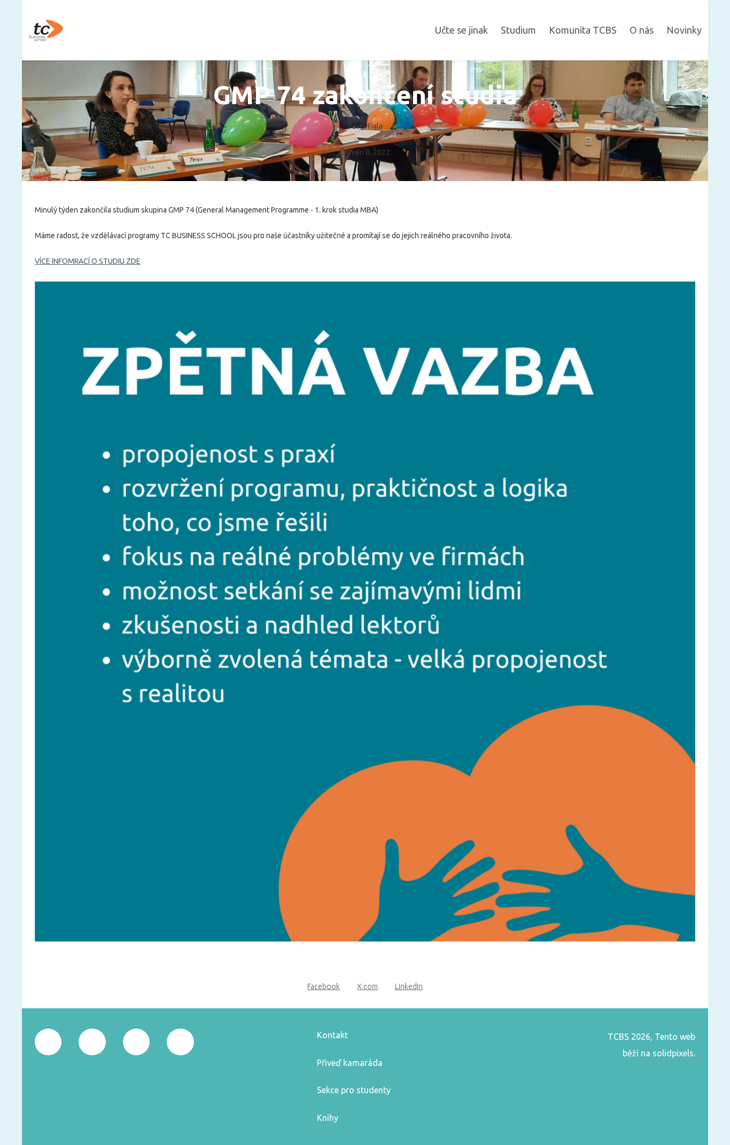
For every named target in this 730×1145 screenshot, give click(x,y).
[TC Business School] (46, 30)
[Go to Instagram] (92, 1042)
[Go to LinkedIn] (180, 1042)
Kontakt (332, 1035)
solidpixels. (674, 1053)
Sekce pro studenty (354, 1090)
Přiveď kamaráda (350, 1063)
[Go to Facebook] (48, 1042)
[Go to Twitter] (136, 1042)
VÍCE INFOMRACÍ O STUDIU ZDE (88, 261)
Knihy (327, 1118)
